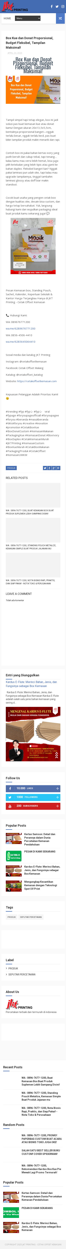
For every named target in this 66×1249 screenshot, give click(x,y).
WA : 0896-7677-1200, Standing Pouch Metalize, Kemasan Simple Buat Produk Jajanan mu (31, 547)
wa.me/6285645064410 (20, 341)
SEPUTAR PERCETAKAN (31, 917)
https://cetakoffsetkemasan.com (37, 381)
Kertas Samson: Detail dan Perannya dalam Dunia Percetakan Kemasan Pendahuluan (42, 1196)
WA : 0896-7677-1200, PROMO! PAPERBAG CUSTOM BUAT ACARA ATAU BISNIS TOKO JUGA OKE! (42, 1139)
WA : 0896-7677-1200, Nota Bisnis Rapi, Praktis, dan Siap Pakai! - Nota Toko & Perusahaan (30, 582)
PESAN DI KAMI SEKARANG (39, 851)
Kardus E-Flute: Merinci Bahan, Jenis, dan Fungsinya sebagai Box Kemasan (42, 870)
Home (7, 18)
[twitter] (57, 6)
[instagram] (63, 6)
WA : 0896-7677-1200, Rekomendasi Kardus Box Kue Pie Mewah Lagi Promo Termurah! (41, 1169)
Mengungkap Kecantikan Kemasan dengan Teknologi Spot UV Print (40, 885)
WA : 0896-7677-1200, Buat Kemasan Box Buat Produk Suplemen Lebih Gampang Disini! (30, 512)
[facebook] (51, 6)
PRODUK (11, 468)
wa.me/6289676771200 (20, 328)
